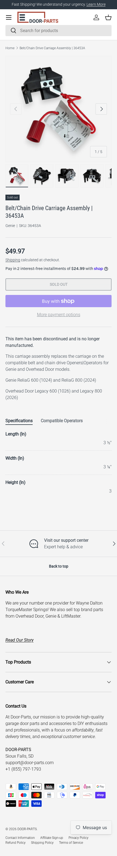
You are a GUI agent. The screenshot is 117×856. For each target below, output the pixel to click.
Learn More (96, 4)
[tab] (19, 421)
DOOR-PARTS (27, 829)
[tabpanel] (58, 462)
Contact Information (20, 838)
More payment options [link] (58, 314)
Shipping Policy (42, 843)
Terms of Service (71, 843)
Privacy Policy (78, 838)
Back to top (58, 566)
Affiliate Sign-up (51, 838)
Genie (10, 225)
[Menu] (9, 17)
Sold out (58, 284)
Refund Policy (15, 843)
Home (9, 48)
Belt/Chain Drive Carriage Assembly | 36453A (52, 48)
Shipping (12, 260)
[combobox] (58, 30)
